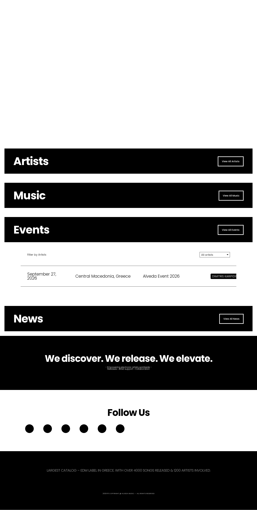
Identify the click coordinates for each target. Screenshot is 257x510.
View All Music (231, 195)
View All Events (230, 230)
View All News (231, 319)
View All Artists (230, 161)
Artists (30, 161)
